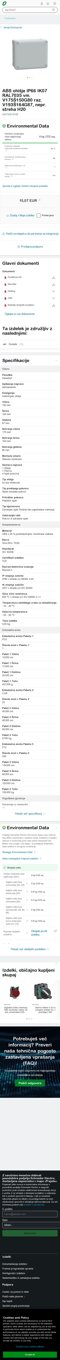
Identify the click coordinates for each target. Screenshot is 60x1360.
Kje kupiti (7, 1301)
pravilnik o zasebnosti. (34, 1205)
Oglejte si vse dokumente (20, 313)
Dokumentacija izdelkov (14, 1264)
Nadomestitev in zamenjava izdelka (20, 1278)
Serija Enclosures (12, 27)
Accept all (30, 1354)
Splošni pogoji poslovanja (15, 1305)
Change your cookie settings (30, 1346)
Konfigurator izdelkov (13, 1273)
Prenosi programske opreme (17, 1268)
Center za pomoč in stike (15, 1291)
